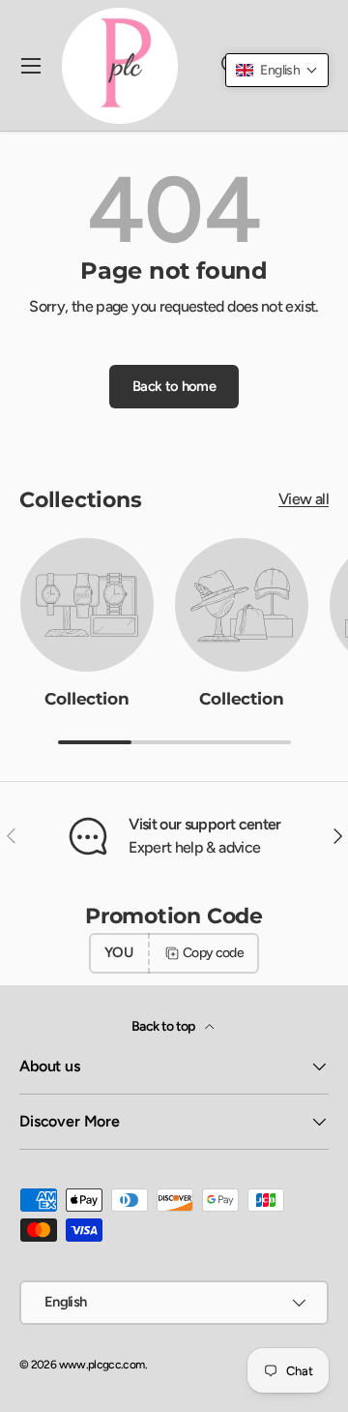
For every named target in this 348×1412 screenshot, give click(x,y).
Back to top (164, 1026)
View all (303, 499)
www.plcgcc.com (102, 1364)
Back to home (174, 386)
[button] (277, 70)
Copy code (213, 953)
